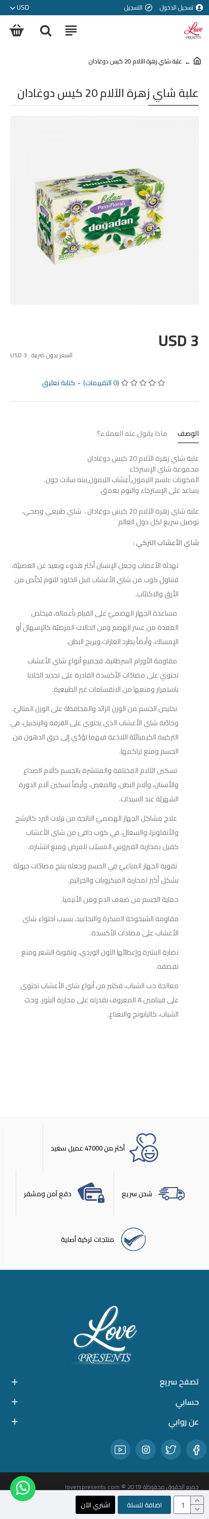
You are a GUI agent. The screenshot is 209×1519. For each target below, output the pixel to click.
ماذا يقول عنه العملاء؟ (132, 434)
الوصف (188, 434)
